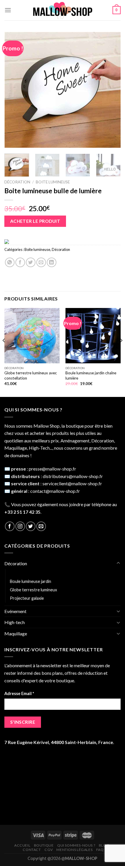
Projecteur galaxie (27, 598)
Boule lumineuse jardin (30, 581)
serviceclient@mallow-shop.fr (72, 483)
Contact (32, 849)
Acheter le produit (35, 221)
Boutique (44, 845)
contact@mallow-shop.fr (55, 491)
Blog (104, 845)
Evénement (15, 611)
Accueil (22, 845)
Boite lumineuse (53, 182)
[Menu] (7, 10)
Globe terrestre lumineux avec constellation (30, 375)
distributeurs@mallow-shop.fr (73, 476)
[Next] (111, 89)
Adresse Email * (19, 693)
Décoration (17, 182)
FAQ (100, 849)
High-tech (14, 622)
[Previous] (14, 89)
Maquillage (15, 633)
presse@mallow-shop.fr (52, 468)
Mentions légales (74, 849)
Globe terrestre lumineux (33, 589)
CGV (48, 849)
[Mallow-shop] (62, 10)
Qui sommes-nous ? (76, 845)
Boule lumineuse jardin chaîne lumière (90, 375)
